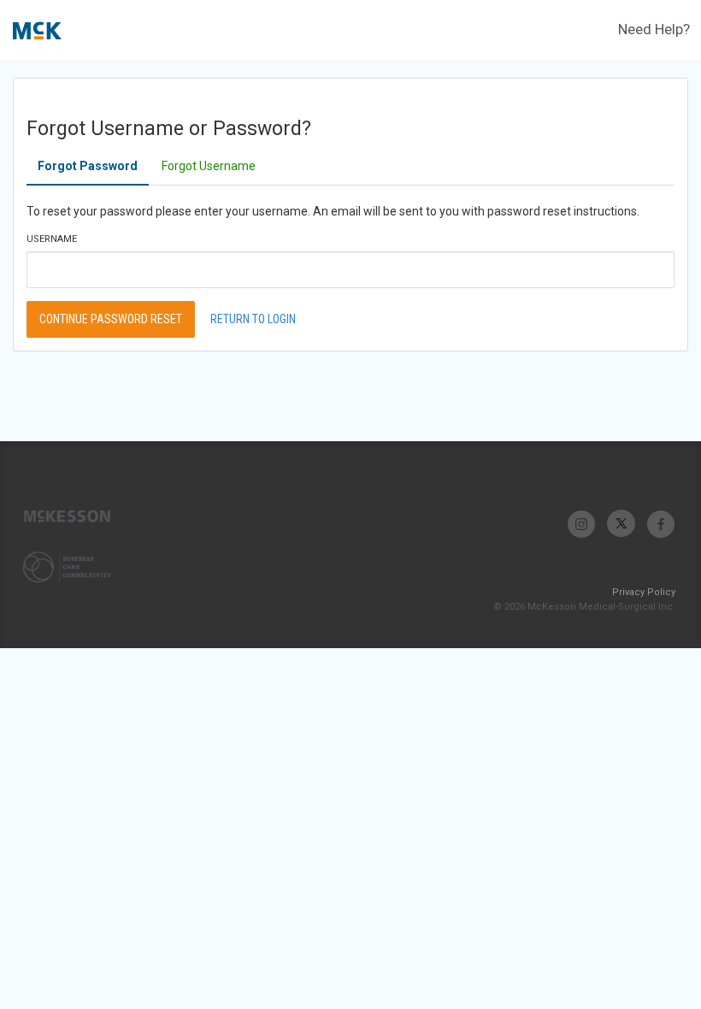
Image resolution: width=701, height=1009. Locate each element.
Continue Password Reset (110, 319)
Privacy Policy (643, 592)
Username (52, 239)
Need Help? (654, 29)
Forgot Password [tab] (88, 166)
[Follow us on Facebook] (660, 523)
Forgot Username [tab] (209, 166)
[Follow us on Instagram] (582, 523)
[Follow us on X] (621, 523)
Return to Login (253, 319)
